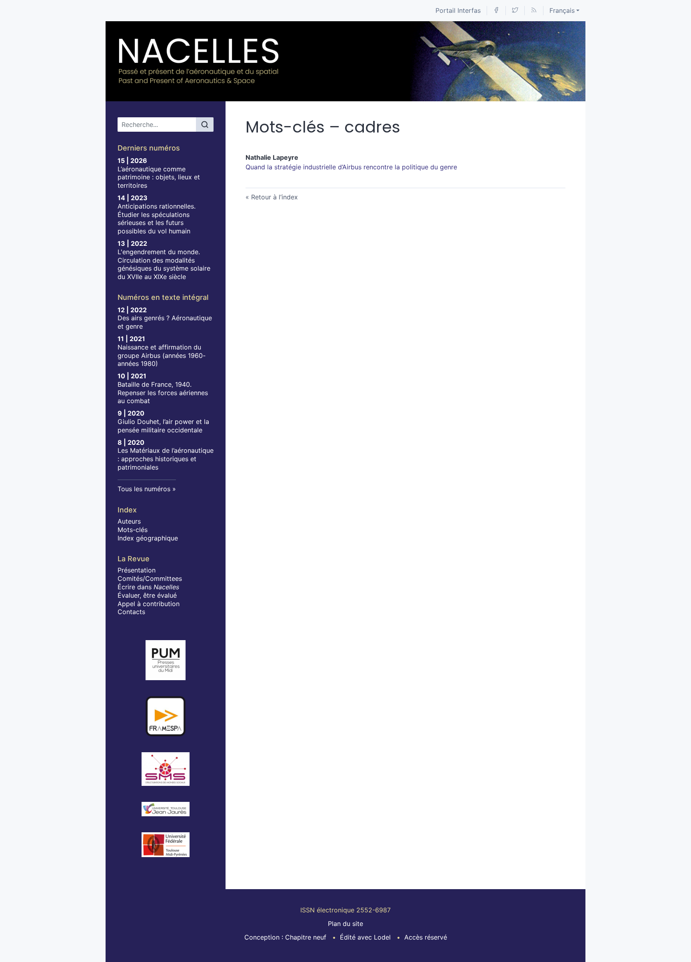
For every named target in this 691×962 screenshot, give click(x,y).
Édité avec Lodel (365, 937)
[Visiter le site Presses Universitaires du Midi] (166, 660)
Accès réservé (425, 937)
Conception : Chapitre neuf (285, 937)
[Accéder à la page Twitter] (515, 10)
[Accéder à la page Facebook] (496, 10)
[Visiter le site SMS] (166, 769)
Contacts (131, 612)
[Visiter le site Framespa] (166, 716)
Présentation (137, 570)
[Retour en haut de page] (685, 6)
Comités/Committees (150, 578)
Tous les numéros (144, 489)
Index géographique (148, 538)
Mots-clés (133, 530)
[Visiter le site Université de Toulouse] (166, 844)
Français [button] (562, 10)
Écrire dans (148, 587)
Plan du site (345, 924)
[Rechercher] (205, 124)
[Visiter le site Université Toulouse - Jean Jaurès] (166, 809)
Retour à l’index (274, 197)
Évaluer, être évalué (147, 595)
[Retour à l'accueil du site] (199, 61)
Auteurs (129, 521)
